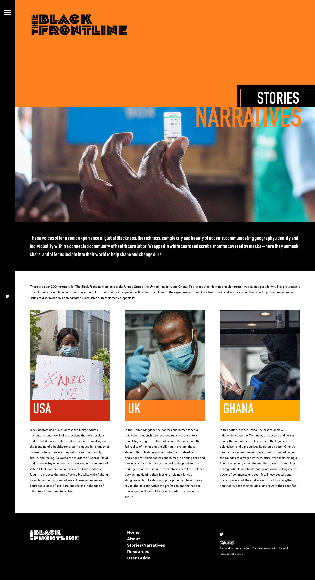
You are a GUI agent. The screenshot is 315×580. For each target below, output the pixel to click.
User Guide (138, 558)
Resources (138, 551)
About (133, 538)
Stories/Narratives (146, 545)
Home (133, 532)
